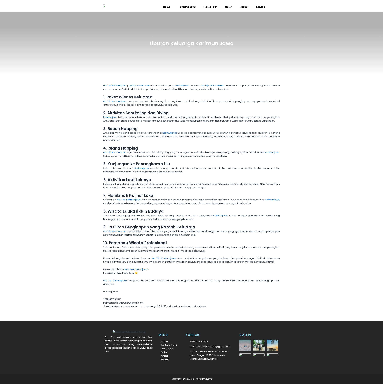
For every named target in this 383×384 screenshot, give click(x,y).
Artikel (244, 7)
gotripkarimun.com (139, 85)
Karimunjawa (182, 85)
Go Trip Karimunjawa (114, 85)
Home (166, 7)
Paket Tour (210, 7)
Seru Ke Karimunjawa (136, 269)
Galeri (228, 7)
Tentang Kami (187, 7)
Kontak (260, 7)
